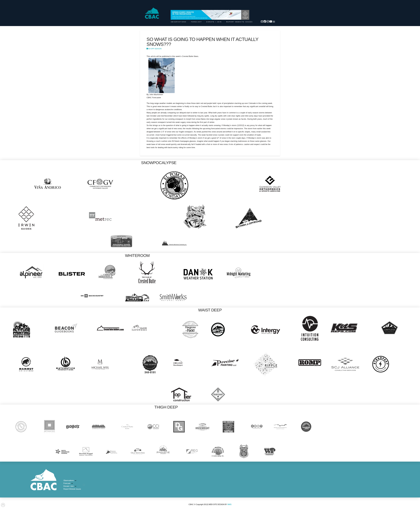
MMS (230, 504)
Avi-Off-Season (155, 49)
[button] (274, 21)
